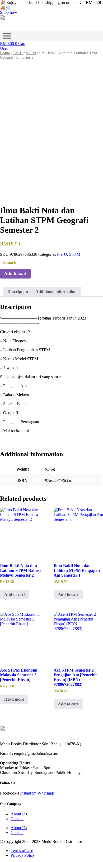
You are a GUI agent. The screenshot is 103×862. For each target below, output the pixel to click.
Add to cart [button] (14, 594)
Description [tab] (17, 291)
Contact (17, 819)
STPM (31, 53)
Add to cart (15, 273)
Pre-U (18, 53)
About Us (19, 814)
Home (5, 53)
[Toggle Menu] (7, 36)
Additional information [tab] (56, 291)
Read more (14, 699)
